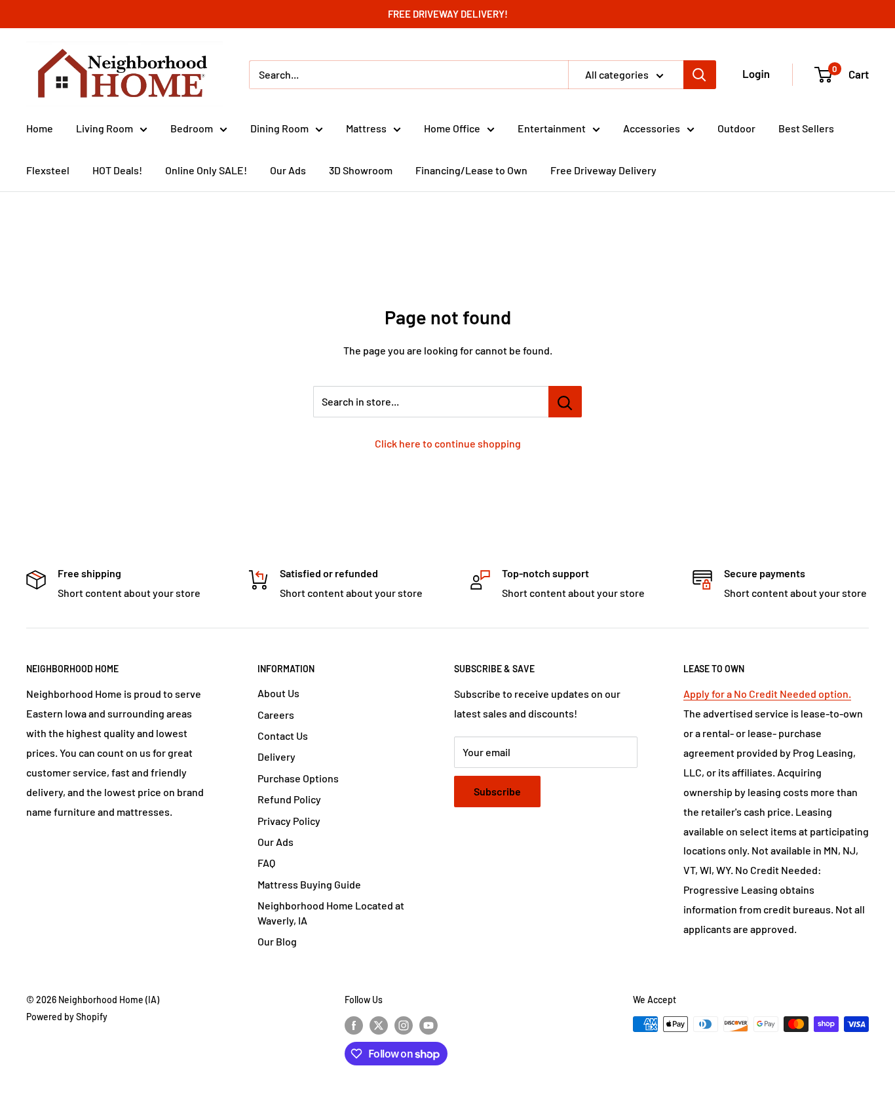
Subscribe (497, 791)
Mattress (366, 128)
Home (39, 128)
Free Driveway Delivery (603, 170)
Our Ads (288, 170)
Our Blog (277, 941)
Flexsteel (47, 170)
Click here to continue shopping (448, 443)
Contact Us (282, 735)
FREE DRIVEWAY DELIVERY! (448, 14)
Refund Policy (289, 799)
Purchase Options (298, 778)
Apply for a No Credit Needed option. (767, 693)
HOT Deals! (117, 170)
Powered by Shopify (66, 1016)
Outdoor (736, 128)
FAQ (266, 862)
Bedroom (191, 128)
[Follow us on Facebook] (354, 1025)
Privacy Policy (288, 820)
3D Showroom (360, 170)
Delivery (276, 756)
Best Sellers (806, 128)
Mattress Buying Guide (309, 884)
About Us (278, 693)
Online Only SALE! (206, 170)
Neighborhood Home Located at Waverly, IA (330, 912)
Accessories (651, 128)
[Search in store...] (565, 401)
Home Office (452, 128)
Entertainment (552, 128)
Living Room (104, 128)
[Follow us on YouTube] (428, 1025)
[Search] (699, 74)
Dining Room (279, 128)
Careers (275, 714)
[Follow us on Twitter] (379, 1025)
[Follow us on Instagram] (403, 1025)
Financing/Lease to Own (471, 170)
